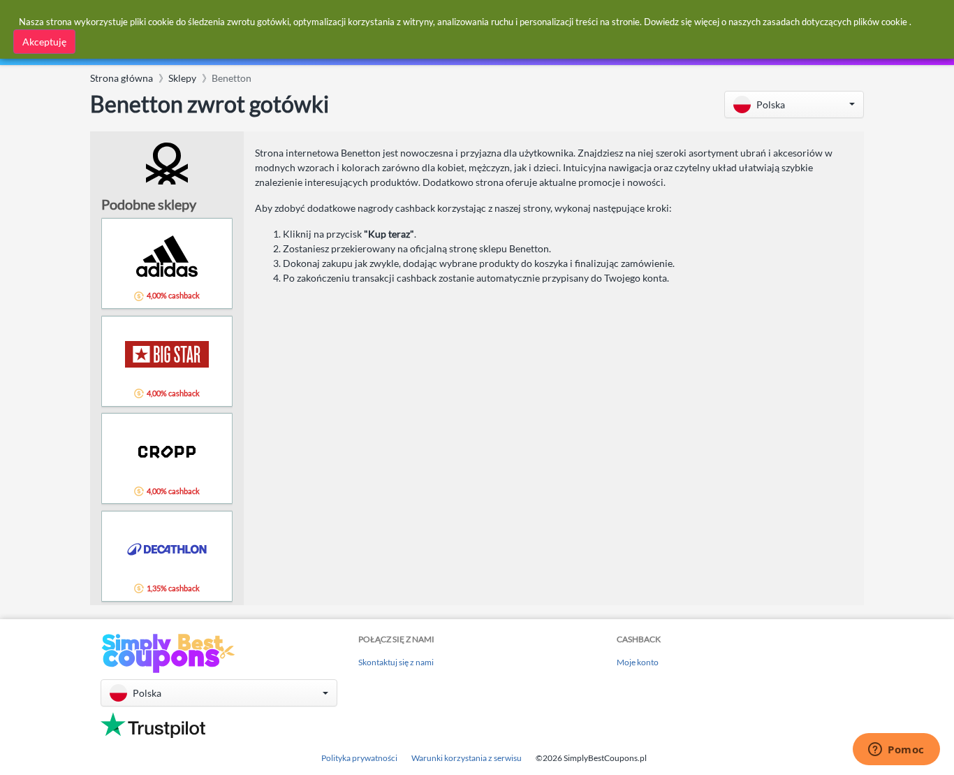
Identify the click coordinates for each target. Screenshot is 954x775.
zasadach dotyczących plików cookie (835, 21)
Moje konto (638, 662)
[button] (794, 104)
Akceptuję (44, 42)
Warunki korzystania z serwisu (466, 758)
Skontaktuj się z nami (396, 662)
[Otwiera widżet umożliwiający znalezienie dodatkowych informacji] (896, 750)
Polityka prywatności (359, 758)
